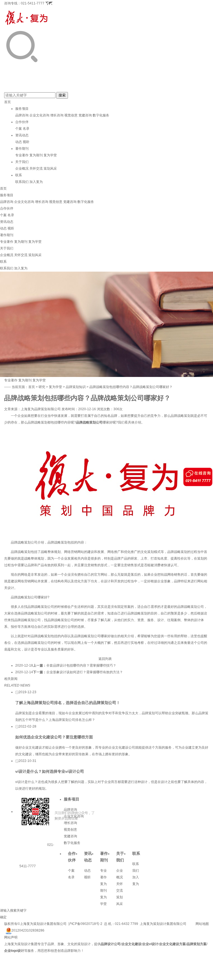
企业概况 (22, 168)
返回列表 (105, 659)
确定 (3, 917)
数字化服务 (101, 115)
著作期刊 (22, 149)
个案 (18, 129)
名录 (26, 129)
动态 (18, 142)
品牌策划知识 (76, 387)
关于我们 (22, 162)
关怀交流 (36, 168)
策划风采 (50, 168)
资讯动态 (22, 135)
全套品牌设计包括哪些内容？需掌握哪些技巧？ (81, 665)
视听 (26, 142)
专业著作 (22, 155)
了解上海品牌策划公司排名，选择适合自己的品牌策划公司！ (67, 702)
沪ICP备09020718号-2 (85, 924)
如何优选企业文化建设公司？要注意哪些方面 (54, 737)
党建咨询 (85, 115)
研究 (42, 387)
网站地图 (202, 924)
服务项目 (22, 109)
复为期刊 (36, 155)
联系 (18, 175)
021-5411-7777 (32, 3)
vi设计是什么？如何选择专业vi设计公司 (49, 771)
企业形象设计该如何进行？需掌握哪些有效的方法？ (84, 672)
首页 (7, 102)
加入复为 (36, 182)
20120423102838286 (27, 930)
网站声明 (10, 937)
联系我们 (22, 182)
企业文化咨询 (39, 115)
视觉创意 (71, 115)
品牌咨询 (22, 115)
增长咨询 (57, 115)
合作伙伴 (22, 122)
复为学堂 (50, 155)
